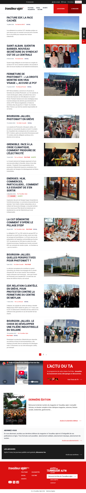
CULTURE (39, 9)
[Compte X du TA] (14, 482)
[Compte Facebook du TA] (17, 482)
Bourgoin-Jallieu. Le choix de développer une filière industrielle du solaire (22, 325)
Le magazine (74, 8)
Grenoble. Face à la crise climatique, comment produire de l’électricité (21, 149)
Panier (64, 2)
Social (28, 24)
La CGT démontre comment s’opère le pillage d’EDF (20, 222)
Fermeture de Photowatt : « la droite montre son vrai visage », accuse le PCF (22, 78)
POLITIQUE (30, 7)
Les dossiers (61, 8)
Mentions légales (50, 491)
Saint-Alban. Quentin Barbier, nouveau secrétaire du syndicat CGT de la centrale (22, 50)
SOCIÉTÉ (45, 7)
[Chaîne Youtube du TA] (10, 482)
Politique (27, 157)
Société (33, 157)
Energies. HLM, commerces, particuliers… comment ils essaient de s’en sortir (23, 184)
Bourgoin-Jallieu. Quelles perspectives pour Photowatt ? (21, 257)
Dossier (12, 196)
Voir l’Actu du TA (73, 379)
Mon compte (56, 2)
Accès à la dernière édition (69, 421)
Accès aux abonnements (70, 440)
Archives (71, 2)
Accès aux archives (72, 454)
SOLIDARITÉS (31, 9)
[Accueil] (14, 9)
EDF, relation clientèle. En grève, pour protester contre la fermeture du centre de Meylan (22, 291)
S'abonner (78, 2)
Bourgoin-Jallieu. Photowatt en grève (20, 118)
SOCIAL (38, 7)
